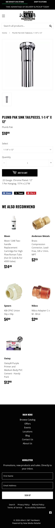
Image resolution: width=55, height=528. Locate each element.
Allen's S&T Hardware (30, 520)
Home (4, 33)
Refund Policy (38, 504)
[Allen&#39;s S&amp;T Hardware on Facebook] (50, 512)
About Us (27, 443)
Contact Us (27, 439)
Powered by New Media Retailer (26, 523)
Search (12, 504)
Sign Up (28, 495)
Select (5, 143)
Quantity (6, 157)
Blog (27, 435)
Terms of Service (14, 507)
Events (27, 427)
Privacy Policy (24, 504)
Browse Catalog (27, 419)
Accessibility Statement (35, 507)
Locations (27, 431)
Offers (27, 423)
